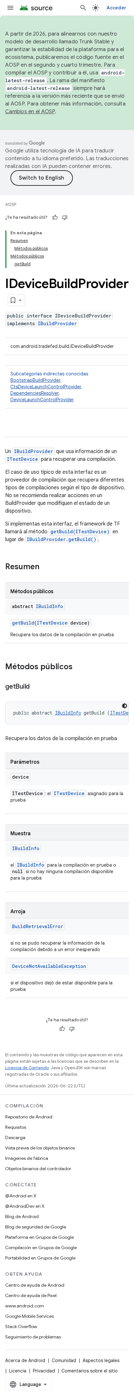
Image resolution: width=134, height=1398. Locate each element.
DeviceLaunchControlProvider (42, 400)
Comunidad (64, 1360)
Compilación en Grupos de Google (41, 1247)
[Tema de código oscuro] (124, 706)
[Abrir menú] (10, 8)
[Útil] (55, 217)
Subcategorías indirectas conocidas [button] (49, 387)
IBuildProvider (57, 323)
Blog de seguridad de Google (35, 1227)
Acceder (116, 8)
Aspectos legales (101, 1360)
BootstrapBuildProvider (35, 380)
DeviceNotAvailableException (49, 966)
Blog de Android (22, 1216)
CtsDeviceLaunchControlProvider (45, 387)
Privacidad (44, 1370)
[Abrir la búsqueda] (83, 8)
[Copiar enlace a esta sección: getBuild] (36, 687)
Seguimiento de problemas (33, 1337)
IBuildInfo (49, 606)
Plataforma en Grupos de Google (39, 1237)
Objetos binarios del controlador (38, 1168)
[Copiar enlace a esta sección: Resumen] (45, 567)
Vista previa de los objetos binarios (40, 1148)
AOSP (10, 204)
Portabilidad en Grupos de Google (40, 1258)
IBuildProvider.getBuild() (61, 539)
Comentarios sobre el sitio (89, 1370)
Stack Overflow (21, 1326)
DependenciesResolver (34, 393)
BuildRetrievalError (37, 926)
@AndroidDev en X (25, 1206)
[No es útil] (65, 217)
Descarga (15, 1137)
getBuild (23, 623)
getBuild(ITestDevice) (80, 531)
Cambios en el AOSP (30, 111)
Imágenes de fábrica (26, 1158)
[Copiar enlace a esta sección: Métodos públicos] (79, 667)
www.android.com (24, 1306)
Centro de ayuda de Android (34, 1285)
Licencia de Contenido (27, 1068)
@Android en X (20, 1196)
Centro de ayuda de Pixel (31, 1295)
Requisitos (15, 1127)
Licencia (17, 1370)
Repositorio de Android (28, 1117)
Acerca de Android (25, 1360)
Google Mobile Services (29, 1316)
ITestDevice (22, 459)
